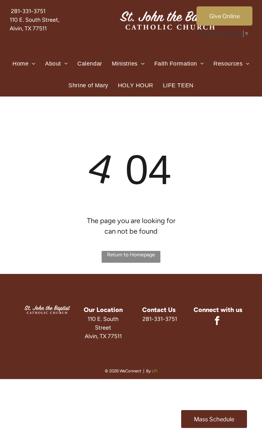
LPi (155, 371)
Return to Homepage (131, 255)
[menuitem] (24, 64)
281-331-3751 (28, 11)
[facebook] (217, 321)
